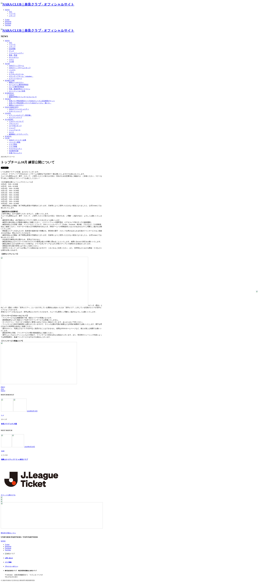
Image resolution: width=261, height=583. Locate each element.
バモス (11, 72)
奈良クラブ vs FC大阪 (9, 424)
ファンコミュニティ (16, 53)
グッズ (11, 51)
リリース (12, 13)
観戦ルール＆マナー (16, 82)
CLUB (7, 138)
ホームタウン (14, 57)
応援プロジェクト (15, 153)
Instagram (8, 21)
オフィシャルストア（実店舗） (20, 115)
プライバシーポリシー (11, 566)
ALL (10, 11)
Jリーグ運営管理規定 (16, 87)
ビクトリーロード (15, 78)
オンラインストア (15, 117)
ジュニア (12, 128)
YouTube (8, 25)
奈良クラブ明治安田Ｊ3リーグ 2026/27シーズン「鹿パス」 (30, 103)
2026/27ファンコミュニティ (19, 109)
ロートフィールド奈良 (17, 91)
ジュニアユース (14, 130)
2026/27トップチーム (16, 65)
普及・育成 (13, 55)
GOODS (8, 113)
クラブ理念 (13, 144)
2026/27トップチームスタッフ (20, 68)
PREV (3, 387)
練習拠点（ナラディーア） (19, 134)
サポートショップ (15, 111)
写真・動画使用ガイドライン (19, 89)
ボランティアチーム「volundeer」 (21, 76)
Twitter (7, 20)
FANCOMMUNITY (12, 107)
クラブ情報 (13, 146)
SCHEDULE (9, 93)
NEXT (3, 391)
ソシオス (12, 70)
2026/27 (11, 95)
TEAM (7, 64)
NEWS (7, 10)
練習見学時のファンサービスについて (23, 97)
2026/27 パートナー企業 (17, 140)
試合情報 (12, 49)
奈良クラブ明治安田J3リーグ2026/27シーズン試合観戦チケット (32, 101)
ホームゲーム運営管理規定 (19, 84)
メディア (12, 16)
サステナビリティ (15, 149)
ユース (11, 132)
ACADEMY (9, 119)
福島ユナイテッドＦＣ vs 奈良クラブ (14, 459)
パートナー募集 (14, 142)
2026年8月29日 (29, 447)
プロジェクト (14, 123)
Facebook (8, 23)
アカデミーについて (16, 121)
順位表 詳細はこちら (8, 533)
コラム (11, 59)
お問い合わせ (9, 558)
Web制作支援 (13, 151)
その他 (11, 61)
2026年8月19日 (32, 411)
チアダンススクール (16, 74)
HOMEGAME (10, 80)
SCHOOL (8, 136)
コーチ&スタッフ (15, 126)
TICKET (8, 99)
